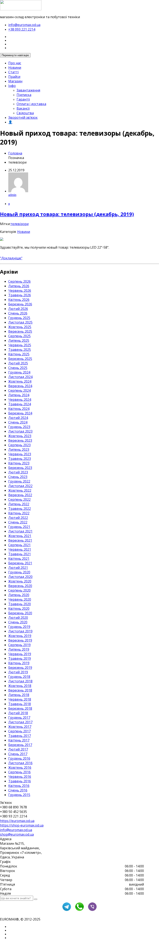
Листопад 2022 (20, 486)
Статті (13, 72)
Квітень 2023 (18, 463)
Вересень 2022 (20, 495)
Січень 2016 (17, 790)
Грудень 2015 (19, 794)
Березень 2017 (20, 745)
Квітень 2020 (18, 608)
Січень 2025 (17, 367)
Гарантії (23, 99)
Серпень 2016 (19, 772)
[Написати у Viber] (92, 910)
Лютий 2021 (18, 567)
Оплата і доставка (31, 104)
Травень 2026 (19, 295)
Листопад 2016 (20, 763)
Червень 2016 (19, 776)
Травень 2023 (19, 458)
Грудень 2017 (19, 717)
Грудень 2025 (19, 318)
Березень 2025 (20, 358)
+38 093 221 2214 (21, 29)
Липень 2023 (18, 449)
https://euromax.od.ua (17, 820)
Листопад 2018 (20, 681)
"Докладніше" (11, 258)
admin (12, 195)
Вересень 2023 (20, 440)
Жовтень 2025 (19, 327)
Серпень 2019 (19, 645)
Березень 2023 (20, 467)
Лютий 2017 (18, 749)
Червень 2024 (19, 399)
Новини (14, 67)
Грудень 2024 (19, 372)
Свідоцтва (25, 113)
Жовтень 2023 (19, 436)
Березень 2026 (20, 304)
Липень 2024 (18, 395)
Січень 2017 (17, 754)
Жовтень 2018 (19, 685)
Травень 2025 (19, 349)
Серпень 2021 (19, 545)
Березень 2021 (20, 563)
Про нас (14, 63)
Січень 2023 (17, 476)
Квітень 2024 (18, 408)
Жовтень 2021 (19, 536)
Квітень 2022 (18, 513)
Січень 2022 (17, 522)
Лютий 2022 (18, 517)
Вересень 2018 (20, 690)
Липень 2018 (18, 695)
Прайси (14, 76)
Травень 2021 (19, 554)
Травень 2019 (19, 658)
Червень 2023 (19, 454)
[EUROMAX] (20, 9)
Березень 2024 (20, 413)
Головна (15, 153)
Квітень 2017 (18, 740)
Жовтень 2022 (19, 490)
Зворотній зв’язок (23, 117)
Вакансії (23, 108)
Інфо (12, 85)
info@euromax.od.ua (24, 25)
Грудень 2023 (19, 427)
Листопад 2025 (20, 322)
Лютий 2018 (18, 713)
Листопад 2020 (20, 576)
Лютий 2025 (18, 363)
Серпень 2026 (19, 281)
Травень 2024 (19, 404)
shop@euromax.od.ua (17, 834)
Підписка (24, 95)
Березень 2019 (20, 667)
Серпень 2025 (19, 336)
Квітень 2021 (18, 558)
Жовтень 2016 (19, 767)
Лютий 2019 (18, 672)
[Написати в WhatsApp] (79, 910)
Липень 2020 (18, 595)
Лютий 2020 (18, 617)
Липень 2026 (18, 286)
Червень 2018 (19, 699)
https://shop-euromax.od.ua (21, 825)
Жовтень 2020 (19, 581)
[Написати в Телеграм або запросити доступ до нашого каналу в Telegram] (67, 910)
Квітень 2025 (18, 354)
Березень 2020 (20, 613)
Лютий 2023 (18, 472)
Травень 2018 (19, 704)
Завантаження (28, 90)
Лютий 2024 (18, 417)
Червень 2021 (19, 549)
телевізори (19, 224)
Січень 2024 (17, 422)
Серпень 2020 (19, 590)
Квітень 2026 (18, 299)
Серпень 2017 (19, 731)
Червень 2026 (19, 290)
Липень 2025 (18, 340)
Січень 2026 (17, 313)
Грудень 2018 (19, 676)
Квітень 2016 (18, 785)
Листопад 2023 (20, 431)
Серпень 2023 (19, 445)
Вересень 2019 (20, 640)
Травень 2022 (19, 508)
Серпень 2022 (19, 499)
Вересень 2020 (20, 586)
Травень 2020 (19, 604)
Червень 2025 (19, 345)
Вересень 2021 (20, 540)
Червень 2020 (19, 599)
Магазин (15, 81)
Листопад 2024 (20, 377)
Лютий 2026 (18, 308)
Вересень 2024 (20, 386)
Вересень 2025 (20, 331)
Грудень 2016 (19, 758)
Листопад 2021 (20, 531)
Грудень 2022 (19, 481)
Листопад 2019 (20, 631)
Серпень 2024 (19, 390)
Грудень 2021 (19, 526)
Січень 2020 (17, 622)
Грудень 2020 (19, 572)
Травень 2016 (19, 781)
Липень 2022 (18, 504)
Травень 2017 (19, 735)
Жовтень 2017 (19, 726)
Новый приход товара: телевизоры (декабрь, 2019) (67, 214)
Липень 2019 (18, 649)
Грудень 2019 (19, 626)
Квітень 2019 (18, 663)
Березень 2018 (20, 708)
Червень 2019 (19, 654)
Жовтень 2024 (19, 381)
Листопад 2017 (20, 722)
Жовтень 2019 (19, 635)
